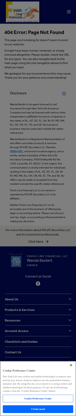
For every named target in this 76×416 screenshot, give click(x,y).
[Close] (71, 365)
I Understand (38, 409)
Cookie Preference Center (38, 398)
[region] (38, 388)
